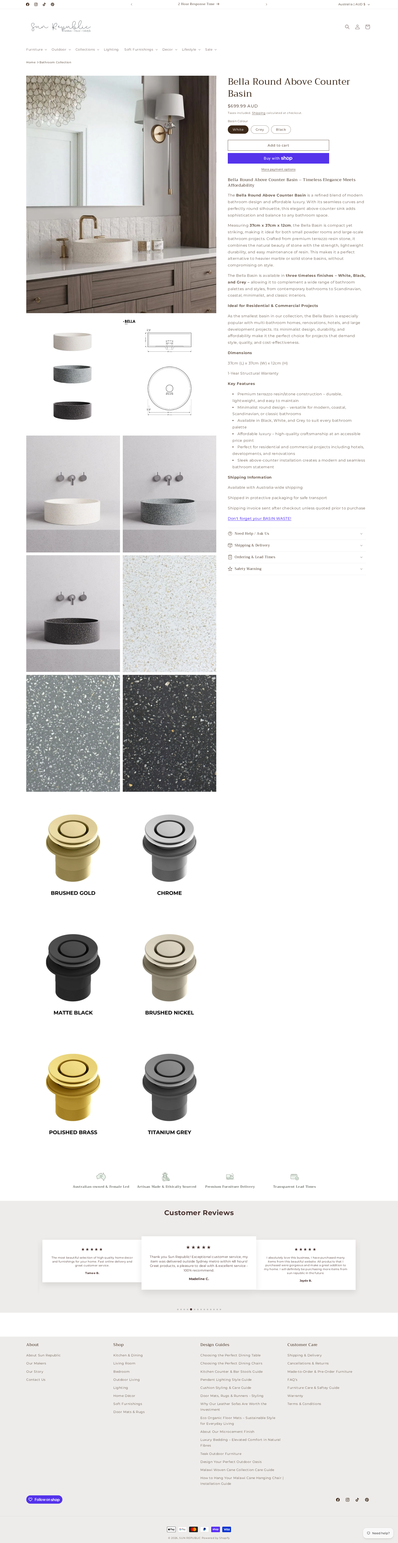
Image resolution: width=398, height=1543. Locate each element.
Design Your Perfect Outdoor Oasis (231, 1462)
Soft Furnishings (127, 1404)
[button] (36, 49)
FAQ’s (292, 1380)
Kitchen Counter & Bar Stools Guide (231, 1372)
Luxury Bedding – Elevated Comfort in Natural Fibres (240, 1443)
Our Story (34, 1372)
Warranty (295, 1396)
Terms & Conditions (304, 1404)
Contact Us (36, 1380)
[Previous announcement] (131, 4)
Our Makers (36, 1363)
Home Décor (124, 1396)
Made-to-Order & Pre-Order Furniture (319, 1372)
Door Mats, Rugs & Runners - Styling (232, 1396)
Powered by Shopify (216, 1538)
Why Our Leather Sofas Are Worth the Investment (233, 1407)
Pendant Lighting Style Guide (226, 1380)
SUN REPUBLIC (190, 1538)
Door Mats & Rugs (129, 1412)
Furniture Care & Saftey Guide (313, 1388)
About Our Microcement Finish (227, 1432)
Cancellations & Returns (308, 1363)
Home (30, 62)
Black (281, 129)
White (238, 129)
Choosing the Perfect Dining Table (230, 1355)
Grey (260, 129)
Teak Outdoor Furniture (220, 1454)
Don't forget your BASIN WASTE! (259, 518)
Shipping (259, 113)
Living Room (124, 1363)
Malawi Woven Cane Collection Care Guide (237, 1470)
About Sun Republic (43, 1355)
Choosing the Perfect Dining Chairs (231, 1363)
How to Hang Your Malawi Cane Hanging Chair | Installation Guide (242, 1481)
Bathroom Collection (55, 62)
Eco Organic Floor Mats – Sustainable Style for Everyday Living (237, 1421)
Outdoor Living (126, 1380)
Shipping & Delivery (304, 1355)
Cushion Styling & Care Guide (225, 1388)
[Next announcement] (266, 4)
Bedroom (121, 1372)
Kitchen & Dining (128, 1355)
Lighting (120, 1388)
